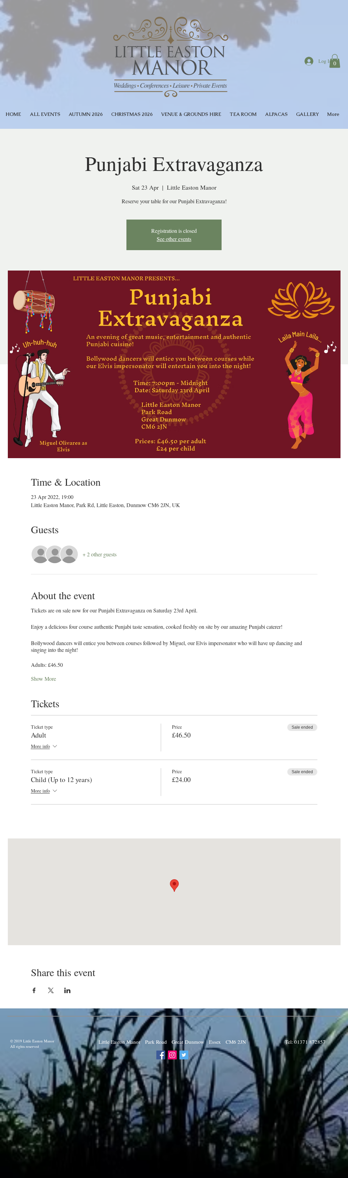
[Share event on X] (51, 990)
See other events (174, 238)
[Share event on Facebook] (34, 990)
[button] (335, 61)
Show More (43, 678)
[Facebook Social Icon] (160, 1055)
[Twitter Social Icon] (183, 1055)
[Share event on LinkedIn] (67, 990)
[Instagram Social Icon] (172, 1055)
